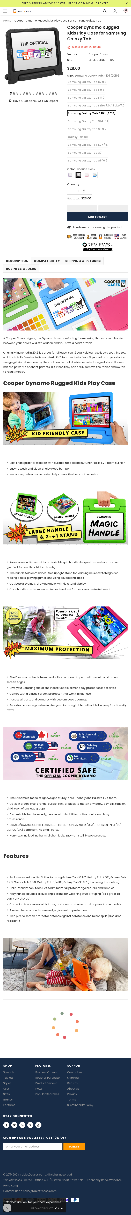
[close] (126, 3)
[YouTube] (38, 1125)
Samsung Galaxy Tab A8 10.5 (87, 161)
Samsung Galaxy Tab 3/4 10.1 (88, 121)
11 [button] (43, 92)
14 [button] (53, 92)
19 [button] (20, 94)
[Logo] (22, 11)
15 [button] (56, 92)
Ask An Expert (48, 101)
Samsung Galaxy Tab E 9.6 (86, 90)
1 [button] (11, 92)
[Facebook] (6, 1125)
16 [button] (11, 94)
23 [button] (33, 94)
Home (7, 21)
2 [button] (14, 92)
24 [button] (37, 94)
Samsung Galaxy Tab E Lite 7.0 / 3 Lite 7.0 (96, 105)
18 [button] (17, 94)
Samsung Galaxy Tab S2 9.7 (87, 82)
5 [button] (24, 92)
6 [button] (27, 92)
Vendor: (72, 54)
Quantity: (73, 184)
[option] (33, 56)
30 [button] (56, 94)
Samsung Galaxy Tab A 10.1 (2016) (91, 113)
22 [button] (30, 94)
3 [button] (17, 92)
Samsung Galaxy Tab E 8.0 (86, 98)
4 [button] (20, 92)
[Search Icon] (104, 11)
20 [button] (24, 94)
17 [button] (14, 94)
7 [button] (30, 92)
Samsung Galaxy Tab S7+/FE (88, 145)
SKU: (70, 60)
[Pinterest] (30, 1125)
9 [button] (37, 92)
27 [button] (46, 94)
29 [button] (53, 94)
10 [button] (40, 92)
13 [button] (49, 92)
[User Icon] (115, 11)
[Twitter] (14, 1125)
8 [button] (33, 92)
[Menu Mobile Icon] (5, 11)
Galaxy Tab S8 (78, 137)
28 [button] (49, 94)
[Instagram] (22, 1125)
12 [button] (46, 92)
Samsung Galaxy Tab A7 (85, 153)
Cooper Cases (98, 54)
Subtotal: (73, 198)
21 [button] (27, 94)
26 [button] (43, 94)
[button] (82, 208)
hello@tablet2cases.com (39, 1191)
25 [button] (40, 94)
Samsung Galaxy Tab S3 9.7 (87, 129)
